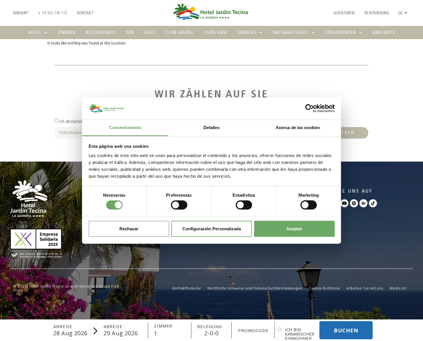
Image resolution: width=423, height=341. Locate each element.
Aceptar (294, 228)
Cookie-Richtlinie (324, 288)
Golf (149, 32)
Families (246, 32)
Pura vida (215, 32)
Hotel (34, 32)
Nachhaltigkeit (291, 32)
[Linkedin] (363, 203)
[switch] (179, 205)
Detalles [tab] (211, 127)
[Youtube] (344, 203)
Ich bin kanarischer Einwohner (299, 333)
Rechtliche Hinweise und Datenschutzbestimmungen (254, 288)
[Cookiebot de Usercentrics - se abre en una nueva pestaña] (309, 108)
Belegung (209, 326)
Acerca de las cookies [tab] (298, 127)
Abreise (113, 326)
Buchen (346, 330)
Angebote (384, 32)
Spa (130, 32)
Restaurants (101, 32)
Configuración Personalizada (211, 228)
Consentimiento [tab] (125, 127)
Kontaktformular (186, 288)
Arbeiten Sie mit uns (364, 288)
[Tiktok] (373, 203)
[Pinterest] (354, 203)
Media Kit (398, 288)
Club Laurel (179, 32)
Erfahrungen (340, 32)
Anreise (63, 326)
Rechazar (128, 228)
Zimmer (66, 32)
